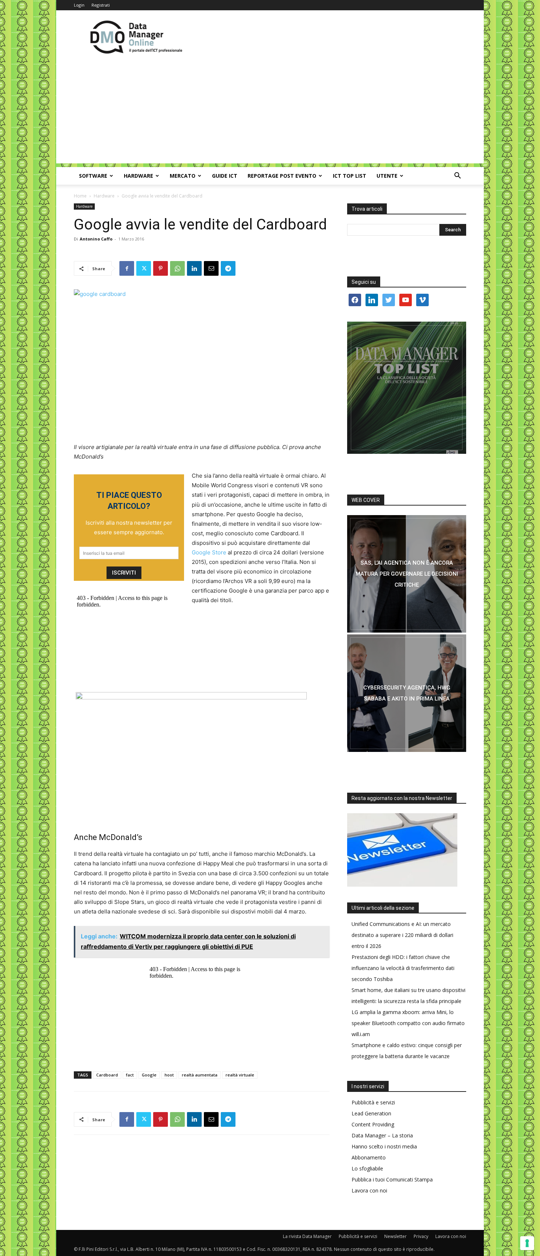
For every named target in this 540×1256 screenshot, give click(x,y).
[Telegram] (228, 268)
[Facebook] (126, 268)
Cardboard (107, 1075)
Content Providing (373, 1124)
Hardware (138, 175)
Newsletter (395, 1236)
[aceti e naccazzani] (406, 693)
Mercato (182, 175)
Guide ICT (224, 175)
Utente (387, 175)
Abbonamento (369, 1157)
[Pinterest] (160, 268)
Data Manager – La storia (382, 1135)
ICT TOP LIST (349, 175)
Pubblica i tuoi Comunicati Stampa (392, 1179)
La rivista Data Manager (307, 1236)
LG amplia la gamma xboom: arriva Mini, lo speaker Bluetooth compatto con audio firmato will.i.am (408, 1023)
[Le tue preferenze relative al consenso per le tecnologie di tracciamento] (527, 1243)
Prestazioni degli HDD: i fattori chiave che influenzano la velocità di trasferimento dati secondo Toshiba (403, 967)
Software (93, 175)
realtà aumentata (199, 1075)
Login (79, 5)
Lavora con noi (369, 1190)
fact (130, 1075)
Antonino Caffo (96, 239)
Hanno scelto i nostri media (384, 1146)
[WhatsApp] (177, 268)
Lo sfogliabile (367, 1168)
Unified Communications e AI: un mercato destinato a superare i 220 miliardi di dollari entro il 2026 (402, 934)
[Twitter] (143, 268)
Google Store (209, 552)
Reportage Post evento (282, 175)
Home (80, 196)
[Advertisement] (270, 112)
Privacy (421, 1236)
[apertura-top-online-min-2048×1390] (406, 388)
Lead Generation (371, 1113)
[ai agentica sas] (406, 574)
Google (149, 1075)
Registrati (100, 5)
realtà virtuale (240, 1075)
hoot (169, 1075)
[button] (457, 176)
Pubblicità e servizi (373, 1102)
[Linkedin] (194, 268)
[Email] (211, 268)
